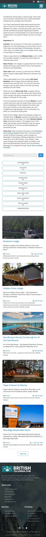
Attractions (23, 178)
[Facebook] (19, 528)
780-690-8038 (38, 351)
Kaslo (11, 52)
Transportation (23, 208)
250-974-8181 (39, 301)
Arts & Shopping (23, 198)
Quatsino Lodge (11, 241)
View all (23, 454)
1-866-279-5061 (38, 254)
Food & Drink (23, 183)
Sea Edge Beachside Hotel (16, 430)
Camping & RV (23, 188)
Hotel (5, 426)
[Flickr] (26, 528)
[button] (33, 1)
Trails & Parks (23, 203)
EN (38, 1)
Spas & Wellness (23, 193)
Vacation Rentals (9, 333)
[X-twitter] (23, 528)
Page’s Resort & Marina (15, 385)
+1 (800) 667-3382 (37, 442)
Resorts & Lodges (9, 237)
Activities (23, 168)
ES (44, 1)
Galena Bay (20, 50)
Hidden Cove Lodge (13, 288)
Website (7, 254)
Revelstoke (28, 48)
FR (41, 1)
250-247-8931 (38, 395)
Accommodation (23, 162)
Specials (23, 173)
